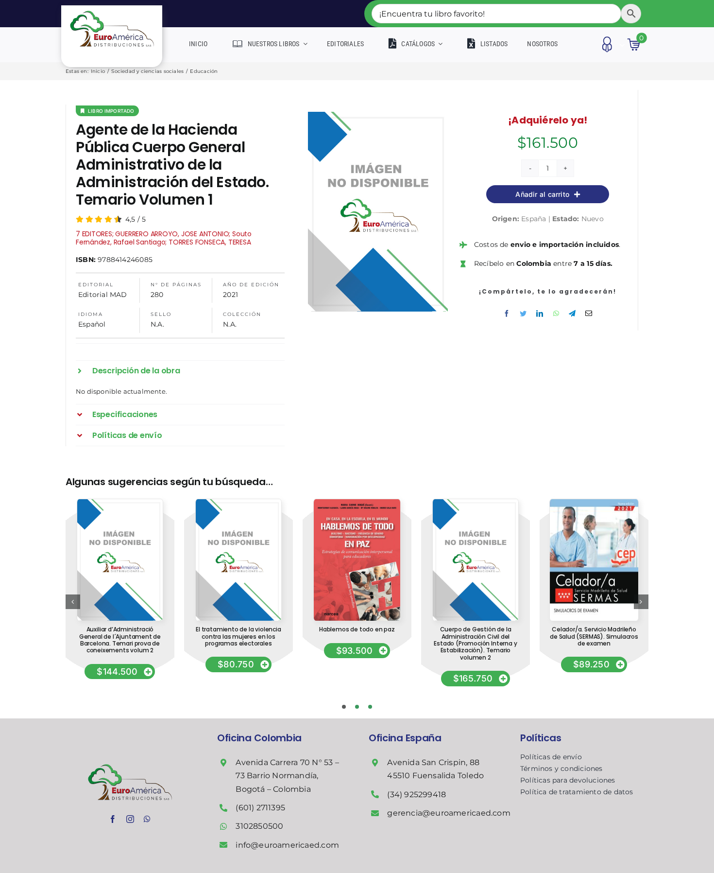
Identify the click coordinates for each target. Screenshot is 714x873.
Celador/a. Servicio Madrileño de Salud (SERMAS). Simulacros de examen (594, 636)
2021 (230, 294)
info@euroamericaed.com (287, 845)
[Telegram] (572, 313)
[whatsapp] (147, 819)
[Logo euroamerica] (112, 8)
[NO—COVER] (119, 502)
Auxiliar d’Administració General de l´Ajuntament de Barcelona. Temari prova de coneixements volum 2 (120, 639)
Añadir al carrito (542, 194)
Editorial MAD (102, 294)
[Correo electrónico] (588, 313)
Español (91, 324)
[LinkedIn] (539, 313)
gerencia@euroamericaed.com (448, 813)
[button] (180, 371)
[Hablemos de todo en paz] (357, 502)
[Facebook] (506, 313)
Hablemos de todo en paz (357, 629)
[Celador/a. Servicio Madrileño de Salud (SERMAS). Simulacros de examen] (594, 502)
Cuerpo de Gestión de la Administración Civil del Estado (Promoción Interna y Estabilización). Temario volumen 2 (475, 643)
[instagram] (130, 819)
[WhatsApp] (556, 313)
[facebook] (113, 819)
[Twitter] (523, 313)
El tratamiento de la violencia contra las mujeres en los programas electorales (238, 636)
